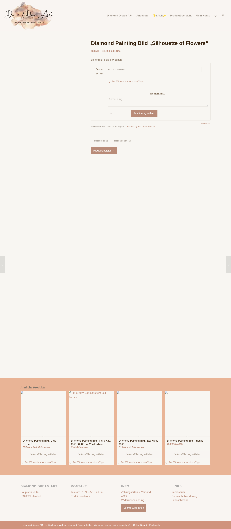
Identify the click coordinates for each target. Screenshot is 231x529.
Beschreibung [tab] (101, 140)
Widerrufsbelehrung (132, 500)
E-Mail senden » (80, 496)
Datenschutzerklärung (184, 496)
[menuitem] (119, 15)
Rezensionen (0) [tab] (122, 140)
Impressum (178, 492)
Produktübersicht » (103, 150)
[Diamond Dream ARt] (29, 15)
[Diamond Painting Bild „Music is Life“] (228, 264)
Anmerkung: (158, 93)
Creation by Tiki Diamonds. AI (140, 126)
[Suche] (223, 15)
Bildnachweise (180, 500)
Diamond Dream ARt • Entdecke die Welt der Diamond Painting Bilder (57, 525)
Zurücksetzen (205, 123)
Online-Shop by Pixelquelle (146, 525)
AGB (124, 496)
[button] (126, 81)
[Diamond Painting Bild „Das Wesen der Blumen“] (2, 264)
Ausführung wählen (144, 113)
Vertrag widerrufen (134, 508)
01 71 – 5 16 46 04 (91, 492)
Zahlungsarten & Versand (136, 492)
